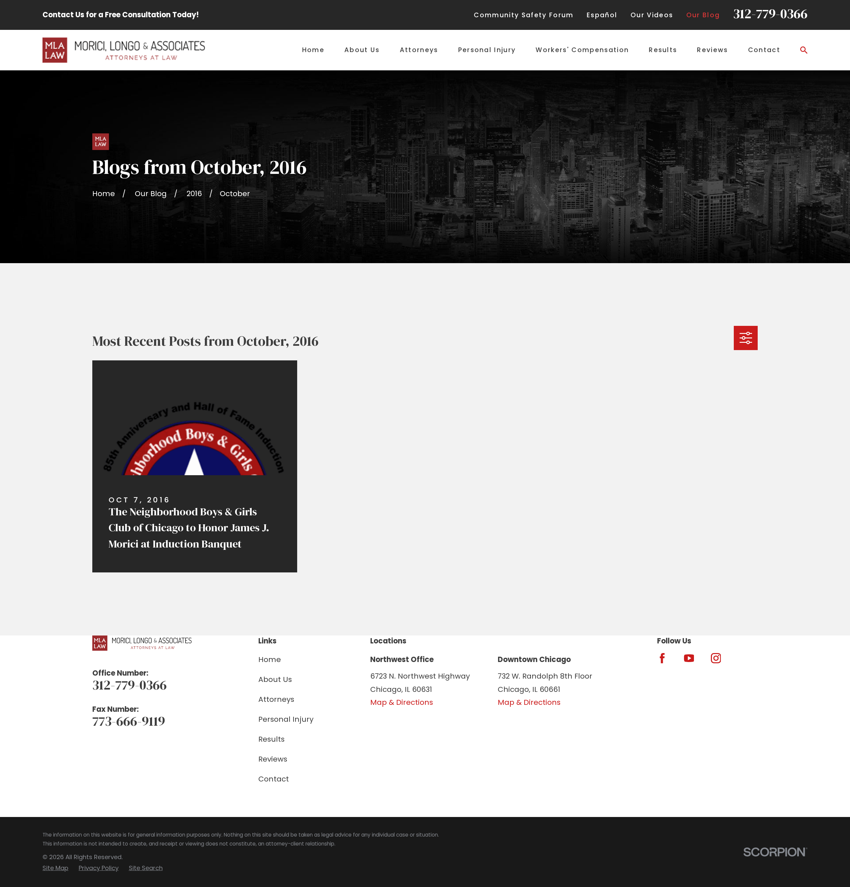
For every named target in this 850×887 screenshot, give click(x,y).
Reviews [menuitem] (712, 49)
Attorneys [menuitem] (419, 49)
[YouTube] (689, 658)
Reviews (272, 759)
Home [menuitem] (313, 49)
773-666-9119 (128, 721)
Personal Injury (285, 719)
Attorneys (276, 699)
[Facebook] (662, 658)
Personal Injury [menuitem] (487, 49)
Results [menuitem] (663, 49)
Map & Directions (401, 702)
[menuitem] (55, 868)
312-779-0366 (770, 14)
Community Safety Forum (523, 15)
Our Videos (652, 15)
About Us (275, 679)
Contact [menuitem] (764, 49)
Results (271, 739)
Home (269, 659)
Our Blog (703, 15)
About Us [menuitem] (362, 49)
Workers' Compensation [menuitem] (582, 49)
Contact (273, 779)
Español (602, 15)
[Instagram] (716, 658)
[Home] (123, 49)
